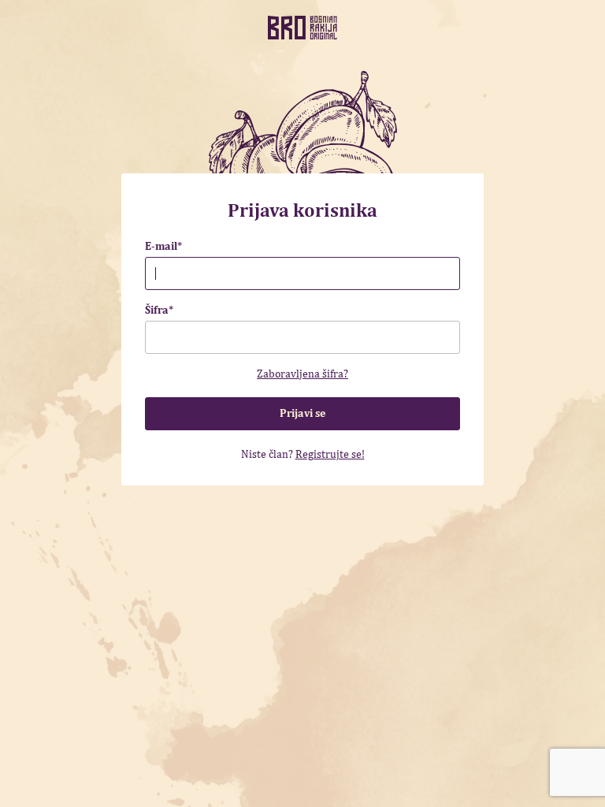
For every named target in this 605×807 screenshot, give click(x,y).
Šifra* (159, 309)
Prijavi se (302, 413)
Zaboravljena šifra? (302, 373)
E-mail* (163, 246)
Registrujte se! (330, 454)
